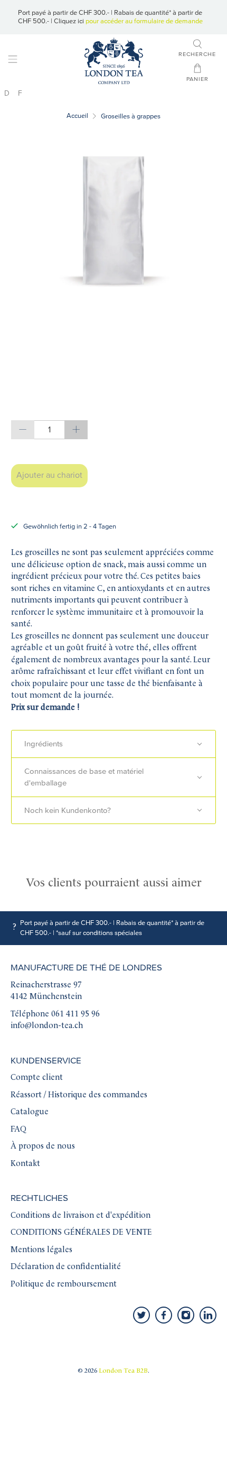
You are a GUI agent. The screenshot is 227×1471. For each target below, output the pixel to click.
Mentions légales (41, 1250)
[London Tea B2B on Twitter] (141, 1315)
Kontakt (25, 1164)
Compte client (37, 1078)
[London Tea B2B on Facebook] (163, 1315)
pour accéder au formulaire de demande (144, 21)
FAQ (18, 1130)
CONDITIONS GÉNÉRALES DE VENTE (81, 1233)
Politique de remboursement (64, 1285)
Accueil (77, 116)
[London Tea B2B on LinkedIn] (208, 1315)
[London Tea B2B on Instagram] (185, 1315)
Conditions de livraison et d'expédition (80, 1216)
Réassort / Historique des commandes (79, 1095)
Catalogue (30, 1112)
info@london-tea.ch (47, 1026)
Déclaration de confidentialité (66, 1267)
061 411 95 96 (75, 1015)
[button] (114, 743)
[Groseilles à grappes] (113, 219)
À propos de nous (43, 1147)
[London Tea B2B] (114, 61)
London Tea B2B (123, 1371)
